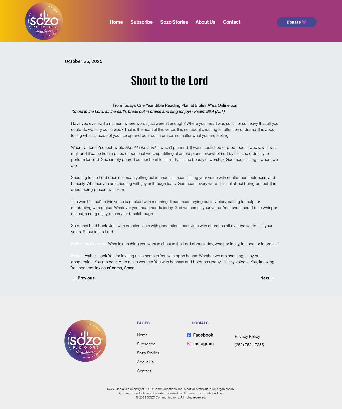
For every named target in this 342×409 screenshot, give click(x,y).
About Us (145, 361)
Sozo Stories (148, 352)
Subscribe (146, 343)
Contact (144, 370)
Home (142, 334)
